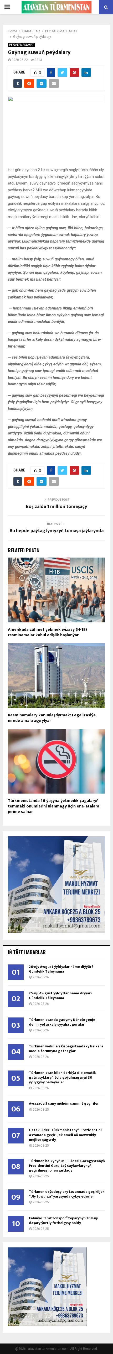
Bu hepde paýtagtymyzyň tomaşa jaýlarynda (57, 531)
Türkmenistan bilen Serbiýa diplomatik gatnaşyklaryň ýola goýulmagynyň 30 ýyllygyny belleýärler (62, 1077)
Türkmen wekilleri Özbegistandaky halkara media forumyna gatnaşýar (66, 1048)
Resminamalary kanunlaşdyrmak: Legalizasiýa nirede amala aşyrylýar (52, 718)
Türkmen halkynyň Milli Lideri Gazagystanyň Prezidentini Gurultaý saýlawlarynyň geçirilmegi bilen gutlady (67, 1165)
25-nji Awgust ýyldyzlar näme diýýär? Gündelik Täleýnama (61, 995)
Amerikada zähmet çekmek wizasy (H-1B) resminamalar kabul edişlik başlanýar (47, 632)
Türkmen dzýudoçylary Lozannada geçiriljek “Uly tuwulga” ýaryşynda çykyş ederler (67, 1194)
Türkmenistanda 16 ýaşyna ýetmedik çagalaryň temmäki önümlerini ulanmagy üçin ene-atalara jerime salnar (53, 806)
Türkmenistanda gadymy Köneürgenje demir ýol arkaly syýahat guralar (62, 1022)
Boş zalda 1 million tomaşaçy (56, 507)
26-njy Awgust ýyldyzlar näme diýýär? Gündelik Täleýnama (61, 969)
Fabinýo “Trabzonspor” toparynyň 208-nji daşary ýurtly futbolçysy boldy (63, 1220)
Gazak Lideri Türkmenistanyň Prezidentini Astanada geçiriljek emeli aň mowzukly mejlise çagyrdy (65, 1134)
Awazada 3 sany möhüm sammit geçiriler (64, 1103)
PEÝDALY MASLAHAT (21, 44)
